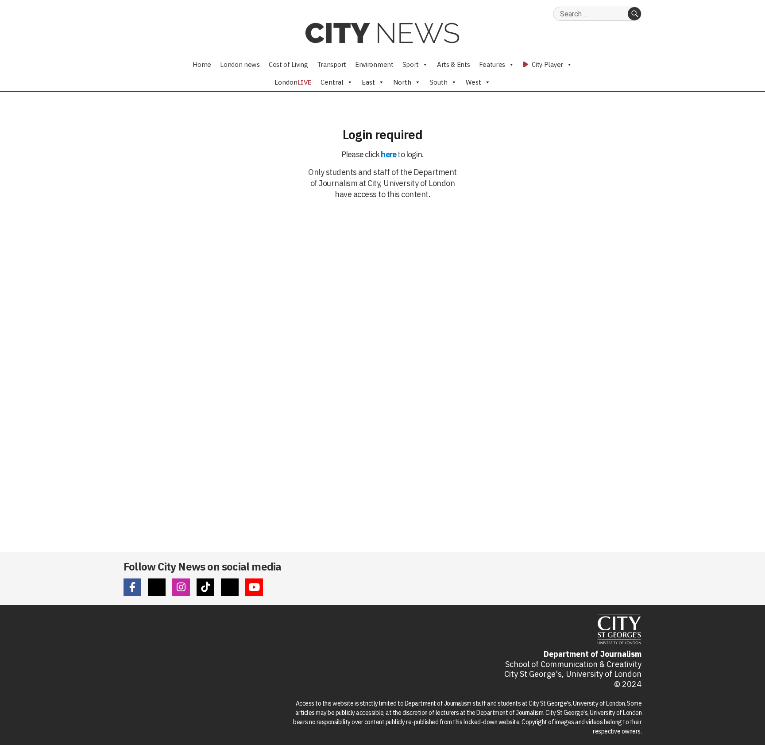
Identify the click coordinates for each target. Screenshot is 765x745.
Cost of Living (288, 64)
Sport (410, 64)
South (438, 82)
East (368, 82)
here (388, 154)
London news (240, 64)
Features (492, 64)
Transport (331, 64)
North (402, 82)
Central (332, 82)
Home (202, 64)
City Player (546, 64)
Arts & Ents (453, 64)
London (293, 82)
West (473, 82)
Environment (374, 64)
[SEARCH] (634, 13)
